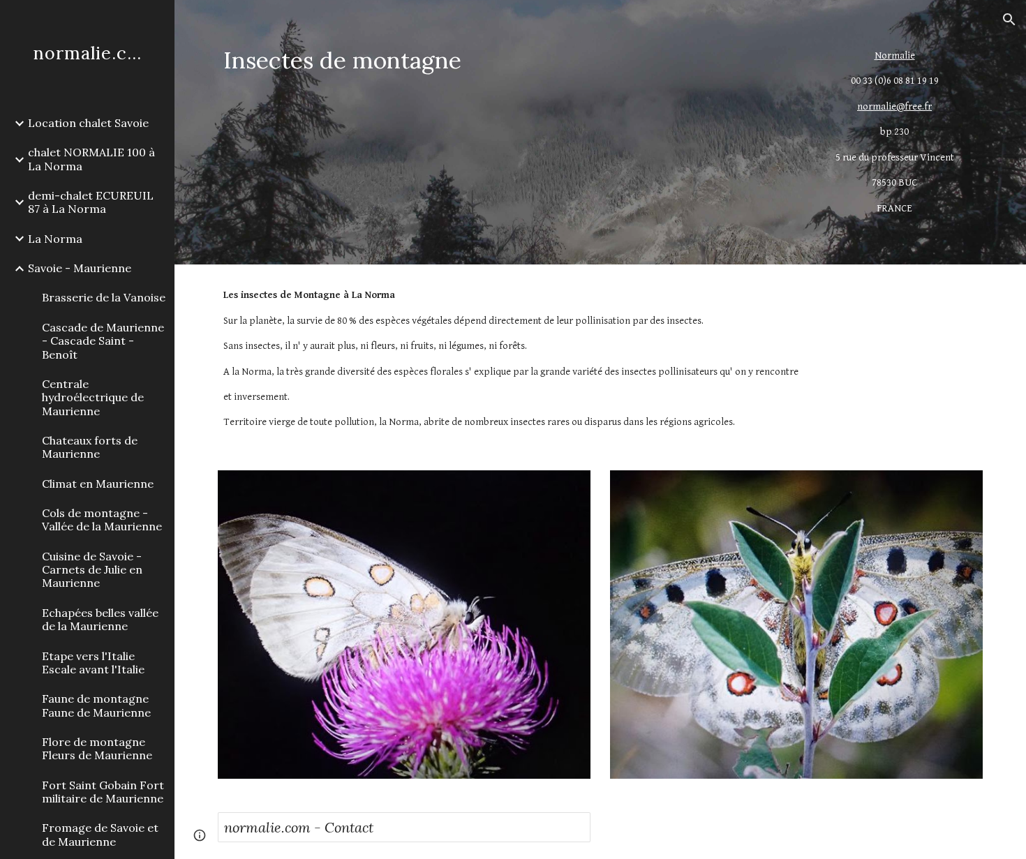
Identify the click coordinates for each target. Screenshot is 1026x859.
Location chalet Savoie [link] (88, 123)
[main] (502, 60)
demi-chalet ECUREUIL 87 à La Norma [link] (91, 202)
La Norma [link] (55, 239)
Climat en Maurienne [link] (98, 484)
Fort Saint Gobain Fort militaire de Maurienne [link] (103, 791)
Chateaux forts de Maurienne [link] (89, 447)
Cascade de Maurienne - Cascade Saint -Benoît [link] (103, 340)
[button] (1009, 19)
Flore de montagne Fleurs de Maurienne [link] (97, 748)
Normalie (895, 55)
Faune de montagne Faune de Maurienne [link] (96, 705)
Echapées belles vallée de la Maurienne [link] (100, 619)
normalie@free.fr (894, 106)
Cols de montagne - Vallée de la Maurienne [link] (102, 519)
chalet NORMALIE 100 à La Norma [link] (91, 158)
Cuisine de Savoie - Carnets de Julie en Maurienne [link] (92, 569)
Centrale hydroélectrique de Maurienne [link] (93, 397)
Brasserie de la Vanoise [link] (103, 297)
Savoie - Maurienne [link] (79, 268)
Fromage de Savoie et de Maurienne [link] (100, 834)
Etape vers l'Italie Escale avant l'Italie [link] (93, 662)
